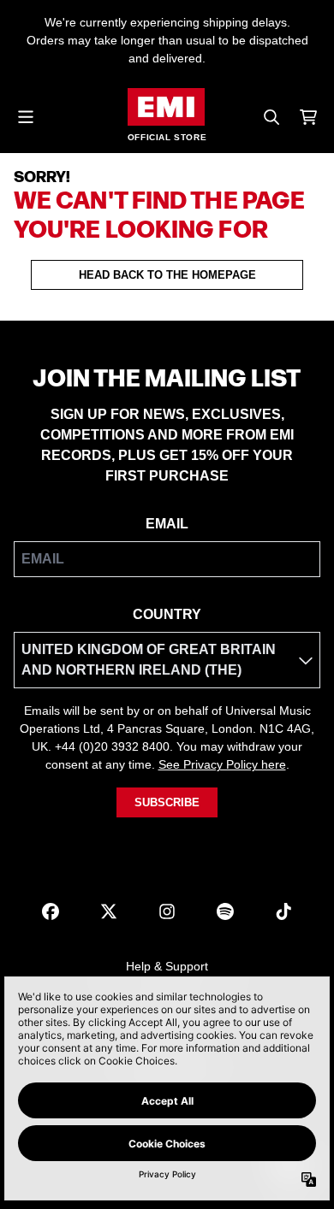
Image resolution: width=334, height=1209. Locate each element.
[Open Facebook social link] (50, 911)
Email (167, 523)
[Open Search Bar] (270, 117)
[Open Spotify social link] (225, 911)
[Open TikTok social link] (283, 911)
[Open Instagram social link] (167, 911)
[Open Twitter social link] (109, 911)
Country (167, 614)
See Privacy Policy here (222, 764)
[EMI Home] (166, 107)
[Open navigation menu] (26, 117)
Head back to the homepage (167, 274)
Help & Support (167, 966)
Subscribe (167, 802)
